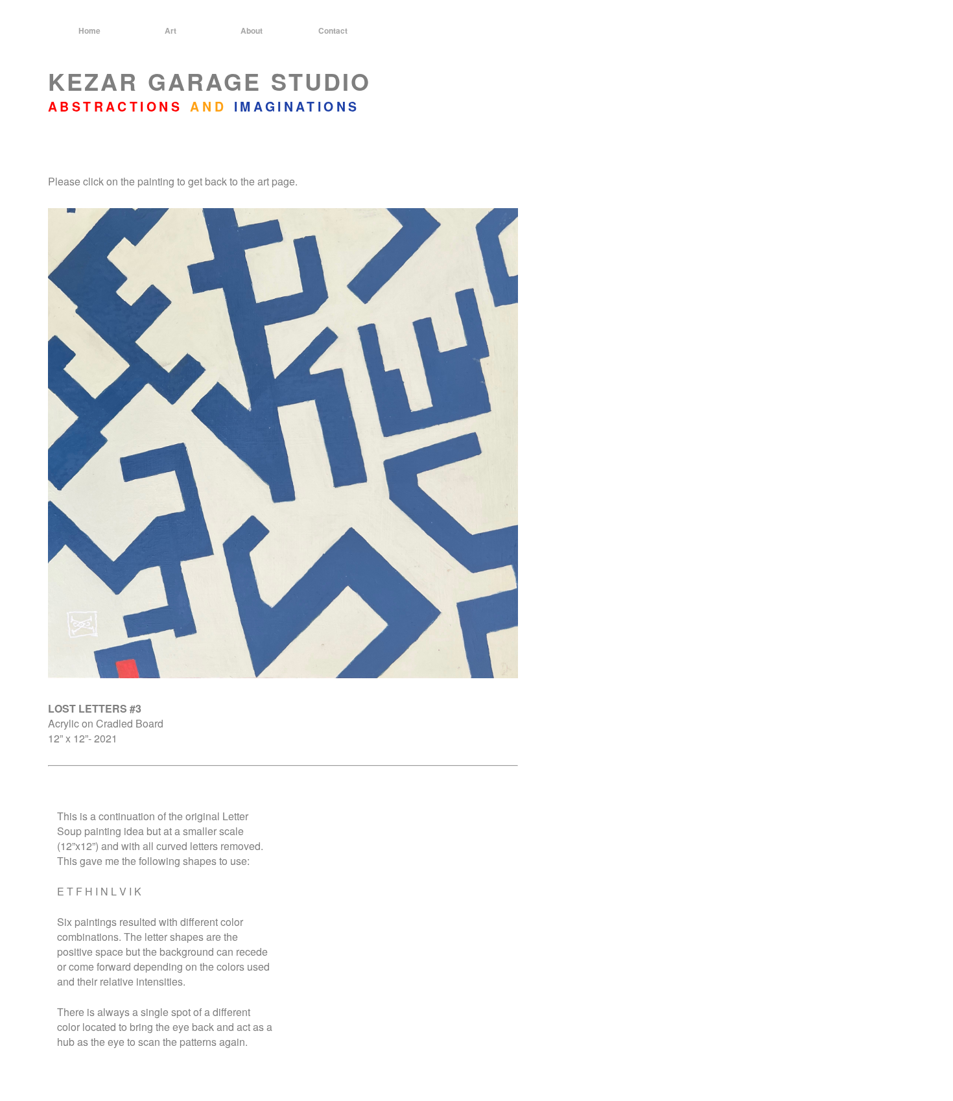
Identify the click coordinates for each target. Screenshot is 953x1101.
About (252, 30)
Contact (332, 30)
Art (170, 30)
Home (89, 30)
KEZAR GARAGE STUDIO (209, 81)
